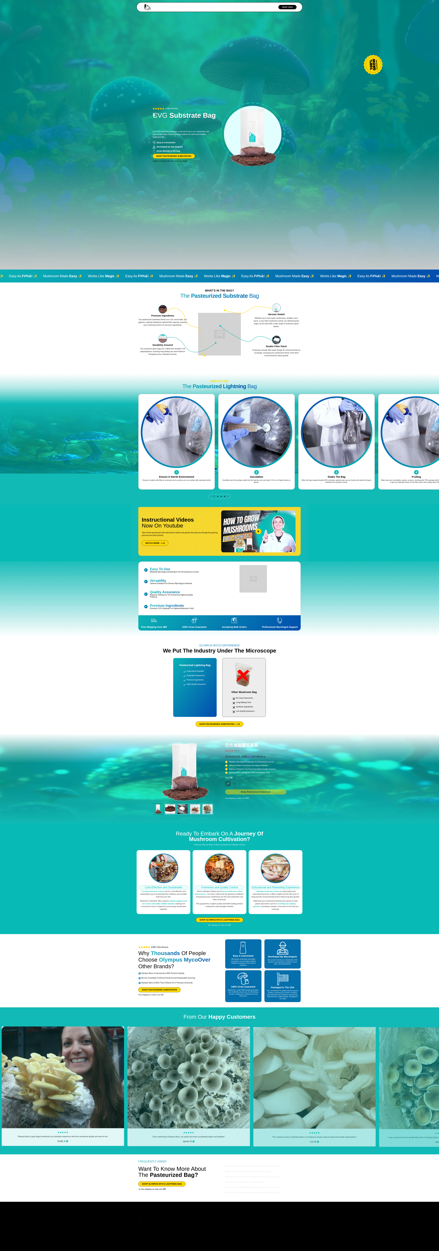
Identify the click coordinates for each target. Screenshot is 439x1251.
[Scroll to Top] (434, 1238)
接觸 (195, 1236)
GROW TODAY (287, 7)
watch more (152, 543)
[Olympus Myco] (147, 7)
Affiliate (196, 1240)
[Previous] (211, 496)
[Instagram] (256, 1224)
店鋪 (195, 1220)
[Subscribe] (299, 1219)
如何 (195, 1224)
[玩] (258, 531)
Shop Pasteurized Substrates (173, 156)
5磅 (234, 783)
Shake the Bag (336, 477)
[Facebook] (251, 1224)
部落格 (196, 1228)
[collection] (176, 432)
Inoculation (256, 477)
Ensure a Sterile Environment (176, 477)
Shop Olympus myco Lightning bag (219, 920)
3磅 (227, 783)
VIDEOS (197, 1232)
